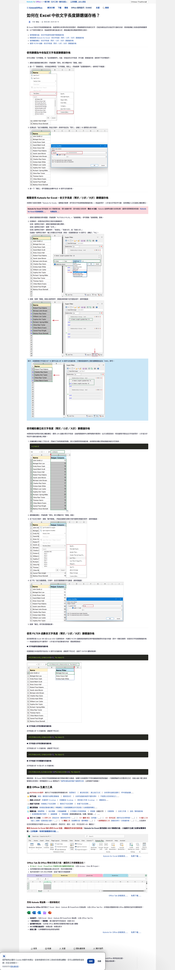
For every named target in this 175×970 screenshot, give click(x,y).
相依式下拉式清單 (66, 804)
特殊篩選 (65, 814)
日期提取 (110, 811)
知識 (49, 948)
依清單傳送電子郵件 (39, 814)
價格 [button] (66, 8)
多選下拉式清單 (82, 804)
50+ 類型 (84, 818)
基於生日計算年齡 (123, 818)
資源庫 (92, 811)
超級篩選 (54, 814)
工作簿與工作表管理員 (78, 811)
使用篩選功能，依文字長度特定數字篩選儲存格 (47, 35)
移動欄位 (59, 807)
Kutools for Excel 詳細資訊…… (115, 856)
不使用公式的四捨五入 (108, 796)
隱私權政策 (80, 948)
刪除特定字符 (65, 818)
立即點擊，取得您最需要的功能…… (44, 831)
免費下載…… (136, 856)
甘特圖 (93, 818)
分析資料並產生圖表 (111, 793)
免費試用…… (54, 212)
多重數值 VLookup (66, 800)
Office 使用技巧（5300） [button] (82, 8)
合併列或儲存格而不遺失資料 (85, 796)
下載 (59, 8)
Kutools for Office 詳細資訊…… (115, 932)
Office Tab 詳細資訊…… (118, 896)
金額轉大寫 (76, 821)
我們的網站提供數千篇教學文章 (72, 781)
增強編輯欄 (62, 811)
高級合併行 (115, 821)
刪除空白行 (67, 796)
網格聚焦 (41, 811)
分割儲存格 (125, 821)
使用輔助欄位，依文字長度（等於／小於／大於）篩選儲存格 (52, 41)
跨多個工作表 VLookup (86, 800)
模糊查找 (102, 800)
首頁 (35, 948)
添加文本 (55, 818)
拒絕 (99, 961)
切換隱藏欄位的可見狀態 (73, 807)
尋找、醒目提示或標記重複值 (48, 796)
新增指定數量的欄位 (46, 807)
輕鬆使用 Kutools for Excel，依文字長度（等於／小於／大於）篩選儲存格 (57, 38)
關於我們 (99, 948)
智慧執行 (72, 793)
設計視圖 (52, 811)
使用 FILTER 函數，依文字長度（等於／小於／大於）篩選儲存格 (53, 43)
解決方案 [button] (51, 8)
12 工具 (46, 818)
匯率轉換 (85, 821)
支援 (98, 8)
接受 (91, 961)
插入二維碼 (35, 821)
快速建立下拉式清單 (48, 804)
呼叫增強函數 (126, 793)
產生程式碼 (84, 793)
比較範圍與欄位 (89, 807)
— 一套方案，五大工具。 (47, 2)
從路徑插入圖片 (46, 821)
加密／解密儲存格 (136, 811)
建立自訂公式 (95, 793)
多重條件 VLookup (49, 800)
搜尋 (107, 8)
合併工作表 (122, 811)
